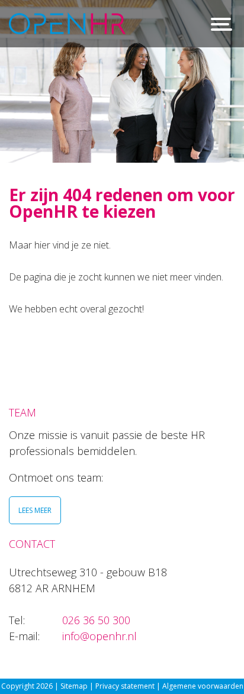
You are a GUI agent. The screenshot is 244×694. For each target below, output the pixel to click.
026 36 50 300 (96, 620)
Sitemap (74, 686)
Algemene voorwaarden (202, 686)
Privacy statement (125, 686)
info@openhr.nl (99, 636)
